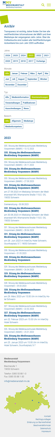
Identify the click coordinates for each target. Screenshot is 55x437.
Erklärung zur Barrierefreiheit (39, 422)
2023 (31, 55)
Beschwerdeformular (42, 425)
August (21, 79)
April (40, 73)
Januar (15, 73)
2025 (15, 55)
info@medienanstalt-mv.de (17, 381)
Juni (7, 79)
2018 (23, 61)
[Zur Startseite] (13, 5)
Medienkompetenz (13, 126)
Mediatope (28, 121)
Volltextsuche (10, 40)
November (10, 85)
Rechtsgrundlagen (43, 419)
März (32, 73)
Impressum (46, 431)
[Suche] (44, 5)
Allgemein (16, 121)
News (26, 108)
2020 (7, 61)
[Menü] (49, 5)
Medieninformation (20, 97)
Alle (7, 73)
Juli (13, 79)
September (32, 79)
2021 (46, 55)
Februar (24, 73)
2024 (23, 55)
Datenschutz (45, 428)
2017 (31, 61)
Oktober (43, 79)
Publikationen (29, 103)
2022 (38, 55)
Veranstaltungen (12, 103)
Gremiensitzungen (40, 97)
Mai (46, 73)
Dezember (22, 85)
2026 (7, 55)
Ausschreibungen (13, 108)
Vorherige (40, 61)
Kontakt (47, 416)
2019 (15, 61)
